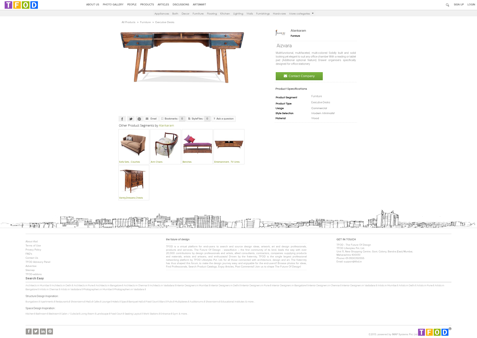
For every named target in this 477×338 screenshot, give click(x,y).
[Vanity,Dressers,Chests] (134, 180)
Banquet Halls (136, 301)
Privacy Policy (33, 249)
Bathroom (42, 313)
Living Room (87, 313)
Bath (175, 13)
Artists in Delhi (407, 285)
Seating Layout (133, 313)
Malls (89, 301)
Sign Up (459, 4)
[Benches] (197, 144)
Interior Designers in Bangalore (289, 285)
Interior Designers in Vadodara (358, 285)
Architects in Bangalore (109, 285)
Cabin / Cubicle (70, 313)
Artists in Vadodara (70, 289)
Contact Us (32, 258)
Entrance (165, 313)
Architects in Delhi (61, 285)
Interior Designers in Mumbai (192, 285)
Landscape (102, 313)
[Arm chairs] (165, 144)
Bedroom (54, 313)
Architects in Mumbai (37, 285)
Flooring (212, 13)
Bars (162, 301)
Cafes (97, 301)
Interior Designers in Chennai (324, 285)
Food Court (152, 301)
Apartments (46, 301)
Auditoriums (196, 301)
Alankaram (298, 30)
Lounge (106, 301)
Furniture (198, 13)
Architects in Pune (84, 285)
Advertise (31, 266)
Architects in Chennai (135, 285)
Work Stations (150, 313)
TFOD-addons (34, 274)
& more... (250, 301)
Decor (185, 13)
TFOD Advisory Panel (38, 262)
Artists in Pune (425, 285)
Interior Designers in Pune (255, 285)
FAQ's (29, 254)
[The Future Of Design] (21, 8)
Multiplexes (181, 301)
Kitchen (225, 13)
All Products (129, 22)
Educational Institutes (232, 301)
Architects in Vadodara (161, 285)
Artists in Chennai (48, 289)
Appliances (161, 13)
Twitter (131, 119)
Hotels (115, 301)
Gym (175, 313)
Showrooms (78, 301)
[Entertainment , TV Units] (229, 144)
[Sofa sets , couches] (134, 144)
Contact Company (302, 76)
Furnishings (263, 13)
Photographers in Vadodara (129, 289)
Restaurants (62, 301)
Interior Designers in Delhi (224, 285)
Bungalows (32, 301)
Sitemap (30, 270)
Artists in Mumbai (387, 285)
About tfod (32, 241)
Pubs (170, 301)
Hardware (279, 13)
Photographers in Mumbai (97, 289)
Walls (250, 13)
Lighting (238, 13)
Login (471, 4)
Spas (124, 301)
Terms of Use (33, 245)
